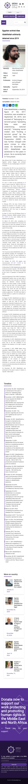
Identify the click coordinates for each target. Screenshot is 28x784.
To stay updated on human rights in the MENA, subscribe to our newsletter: (14, 757)
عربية (18, 12)
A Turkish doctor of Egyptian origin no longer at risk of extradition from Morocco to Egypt (18, 624)
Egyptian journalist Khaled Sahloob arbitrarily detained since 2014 (18, 646)
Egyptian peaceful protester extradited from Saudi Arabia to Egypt (18, 602)
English (10, 12)
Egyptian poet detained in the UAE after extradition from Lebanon (18, 583)
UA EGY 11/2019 (16, 263)
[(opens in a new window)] (20, 4)
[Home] (11, 5)
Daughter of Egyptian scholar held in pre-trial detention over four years (18, 666)
